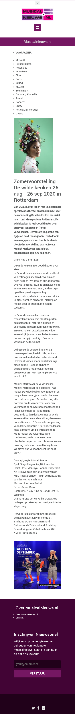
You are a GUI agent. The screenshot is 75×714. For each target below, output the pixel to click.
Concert (20, 102)
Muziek (20, 86)
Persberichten (23, 64)
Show (19, 106)
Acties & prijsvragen (27, 109)
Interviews (21, 71)
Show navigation (37, 27)
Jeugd (19, 83)
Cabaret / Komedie (26, 94)
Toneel (19, 98)
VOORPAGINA (23, 52)
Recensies (21, 67)
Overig (19, 113)
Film (18, 75)
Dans (18, 79)
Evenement (22, 90)
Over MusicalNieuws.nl (27, 614)
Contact (19, 618)
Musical (20, 60)
